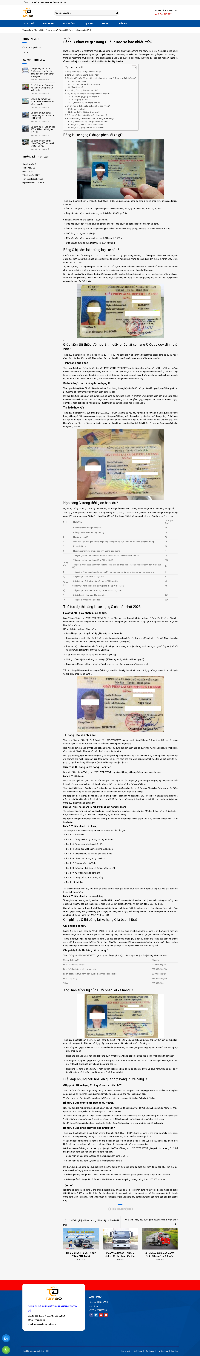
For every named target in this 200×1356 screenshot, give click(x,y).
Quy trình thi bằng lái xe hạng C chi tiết (85, 103)
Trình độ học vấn (77, 87)
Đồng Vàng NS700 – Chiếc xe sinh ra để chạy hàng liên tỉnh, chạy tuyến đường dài (42, 72)
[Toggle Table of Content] (133, 67)
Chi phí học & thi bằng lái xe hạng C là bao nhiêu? (88, 106)
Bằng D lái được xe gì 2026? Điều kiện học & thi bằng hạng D (42, 101)
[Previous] (67, 1242)
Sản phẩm (68, 24)
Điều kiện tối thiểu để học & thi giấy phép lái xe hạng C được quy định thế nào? (101, 78)
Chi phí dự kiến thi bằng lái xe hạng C (85, 112)
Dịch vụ (89, 24)
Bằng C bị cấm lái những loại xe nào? (83, 75)
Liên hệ (123, 24)
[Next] (173, 1242)
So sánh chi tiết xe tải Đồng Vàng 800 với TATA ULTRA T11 (42, 115)
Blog (36, 30)
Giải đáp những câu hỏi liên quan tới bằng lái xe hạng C (91, 118)
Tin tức (106, 24)
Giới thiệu (48, 24)
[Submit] (117, 13)
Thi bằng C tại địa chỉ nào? (81, 100)
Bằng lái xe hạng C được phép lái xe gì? (84, 72)
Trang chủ (28, 24)
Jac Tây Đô (113, 61)
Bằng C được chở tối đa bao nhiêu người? (87, 124)
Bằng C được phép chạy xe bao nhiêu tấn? (87, 127)
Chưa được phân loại (32, 47)
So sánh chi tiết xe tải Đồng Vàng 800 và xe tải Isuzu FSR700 (42, 143)
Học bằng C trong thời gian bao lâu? (82, 90)
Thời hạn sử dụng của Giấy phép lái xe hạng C (87, 115)
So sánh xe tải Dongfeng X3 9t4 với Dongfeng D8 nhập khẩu (42, 88)
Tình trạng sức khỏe (78, 81)
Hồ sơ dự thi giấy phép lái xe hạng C (85, 97)
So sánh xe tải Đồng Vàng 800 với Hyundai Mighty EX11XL (43, 129)
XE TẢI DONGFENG (98, 1310)
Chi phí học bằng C (78, 109)
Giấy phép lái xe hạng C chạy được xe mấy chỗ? (89, 121)
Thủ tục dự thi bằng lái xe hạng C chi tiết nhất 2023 (89, 94)
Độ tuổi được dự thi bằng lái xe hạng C (85, 84)
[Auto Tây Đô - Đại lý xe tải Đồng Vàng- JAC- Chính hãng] (36, 12)
